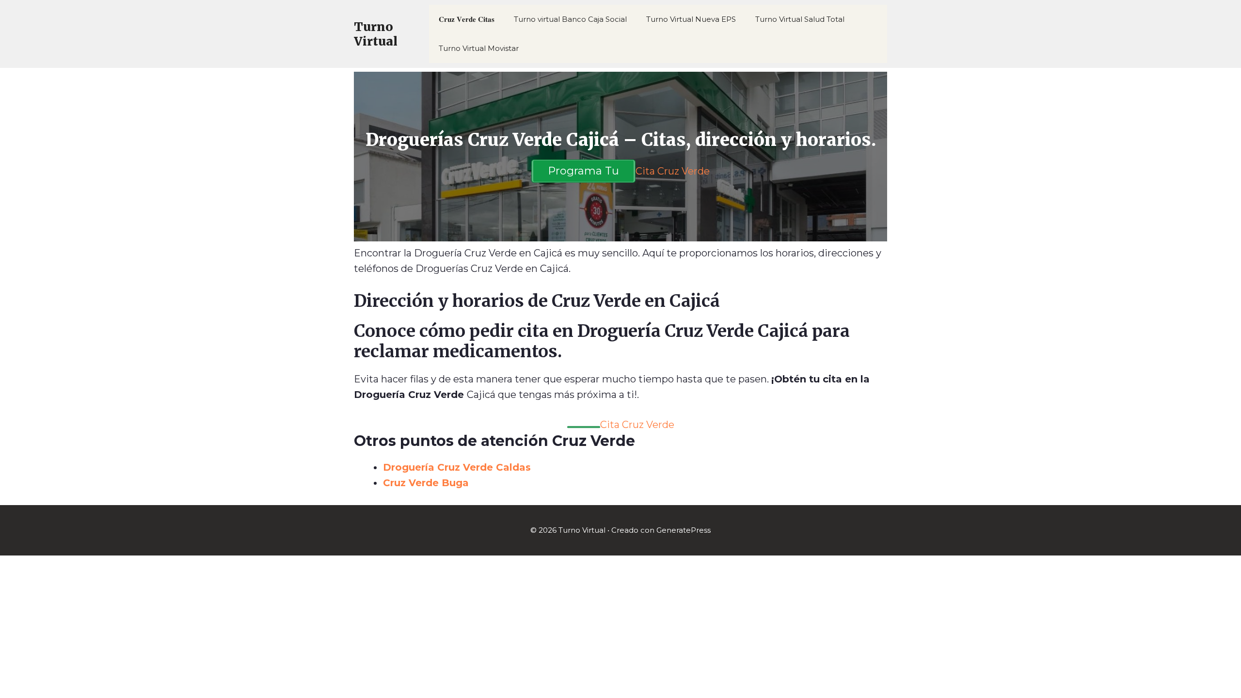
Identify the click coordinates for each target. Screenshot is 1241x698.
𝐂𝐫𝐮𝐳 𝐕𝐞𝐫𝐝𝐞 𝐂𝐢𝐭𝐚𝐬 (466, 19)
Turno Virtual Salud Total (799, 19)
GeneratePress (683, 530)
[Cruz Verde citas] (583, 427)
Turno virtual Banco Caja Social (570, 19)
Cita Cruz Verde (673, 171)
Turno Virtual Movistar (479, 48)
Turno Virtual (376, 34)
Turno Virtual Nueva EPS (691, 19)
